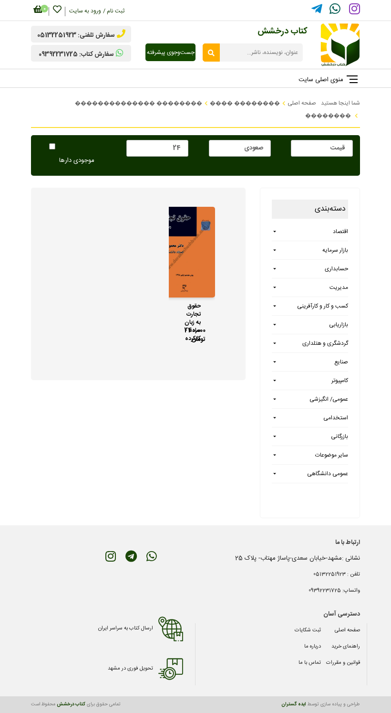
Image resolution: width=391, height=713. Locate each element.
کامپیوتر (339, 380)
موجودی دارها (76, 161)
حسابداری (336, 269)
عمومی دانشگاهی (327, 474)
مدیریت (338, 287)
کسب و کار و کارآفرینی (322, 306)
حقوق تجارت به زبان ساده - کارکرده (193, 311)
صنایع (341, 362)
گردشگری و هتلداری (325, 343)
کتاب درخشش (71, 704)
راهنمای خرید (345, 646)
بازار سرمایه (335, 250)
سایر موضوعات (331, 455)
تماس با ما (309, 663)
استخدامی (335, 418)
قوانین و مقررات (343, 663)
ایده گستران (293, 704)
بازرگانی (339, 436)
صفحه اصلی (347, 630)
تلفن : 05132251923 (336, 574)
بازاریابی (338, 325)
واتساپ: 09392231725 (334, 590)
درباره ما (312, 646)
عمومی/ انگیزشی (328, 399)
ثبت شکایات (308, 630)
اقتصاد (340, 231)
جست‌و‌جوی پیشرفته (171, 52)
